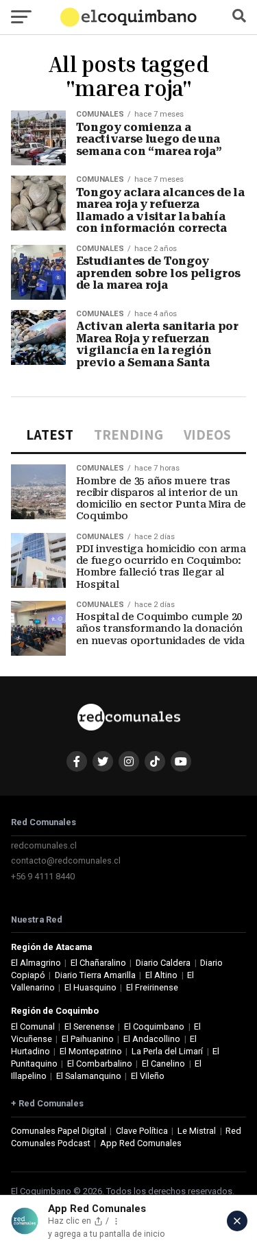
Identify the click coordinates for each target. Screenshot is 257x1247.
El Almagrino (36, 963)
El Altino (161, 975)
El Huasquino (90, 987)
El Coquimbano (154, 1026)
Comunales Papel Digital (58, 1131)
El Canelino (163, 1063)
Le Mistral (197, 1131)
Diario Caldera (163, 963)
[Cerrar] (237, 1221)
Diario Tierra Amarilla (95, 975)
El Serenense (89, 1026)
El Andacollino (151, 1039)
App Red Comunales (141, 1143)
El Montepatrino (91, 1051)
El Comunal (33, 1026)
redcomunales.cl (44, 845)
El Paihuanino (88, 1039)
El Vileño (147, 1076)
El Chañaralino (98, 963)
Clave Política (142, 1131)
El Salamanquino (88, 1076)
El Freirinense (152, 987)
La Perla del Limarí (167, 1051)
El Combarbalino (99, 1063)
